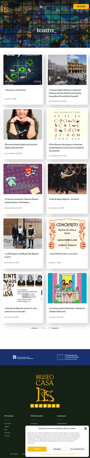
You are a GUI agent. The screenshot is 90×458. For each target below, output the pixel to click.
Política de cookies (45, 454)
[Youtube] (45, 406)
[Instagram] (40, 406)
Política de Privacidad (60, 454)
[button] (86, 428)
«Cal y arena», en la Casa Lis (14, 89)
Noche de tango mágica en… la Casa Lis (64, 199)
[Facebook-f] (32, 406)
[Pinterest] (53, 406)
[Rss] (58, 406)
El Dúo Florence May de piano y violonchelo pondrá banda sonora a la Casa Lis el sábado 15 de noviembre (66, 147)
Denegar (57, 449)
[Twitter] (36, 406)
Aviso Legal (71, 454)
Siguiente (55, 328)
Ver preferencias (77, 449)
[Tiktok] (49, 406)
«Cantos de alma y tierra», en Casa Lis (63, 253)
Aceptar (37, 449)
